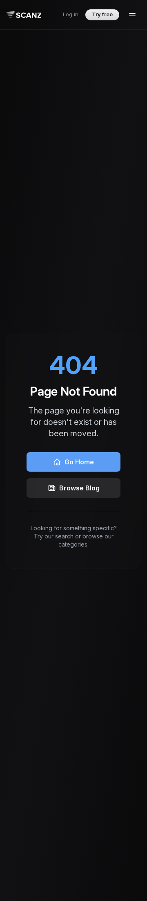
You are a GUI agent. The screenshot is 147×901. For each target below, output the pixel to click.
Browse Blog (79, 488)
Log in (70, 14)
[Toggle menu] (132, 15)
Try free (102, 14)
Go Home (79, 462)
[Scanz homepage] (24, 14)
